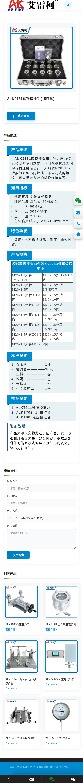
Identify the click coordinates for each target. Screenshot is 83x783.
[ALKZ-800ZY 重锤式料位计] (61, 656)
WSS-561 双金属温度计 (59, 738)
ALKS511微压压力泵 (17, 624)
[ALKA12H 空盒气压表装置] (61, 601)
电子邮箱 (13, 495)
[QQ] (78, 234)
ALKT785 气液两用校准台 (20, 738)
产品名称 (12, 510)
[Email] (78, 213)
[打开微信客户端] (52, 778)
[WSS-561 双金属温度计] (61, 715)
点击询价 (23, 116)
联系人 (12, 480)
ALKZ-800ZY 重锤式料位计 (61, 679)
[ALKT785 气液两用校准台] (21, 715)
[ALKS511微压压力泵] (21, 601)
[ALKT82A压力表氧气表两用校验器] (21, 656)
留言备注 (13, 525)
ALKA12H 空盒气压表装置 (60, 624)
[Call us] (78, 223)
